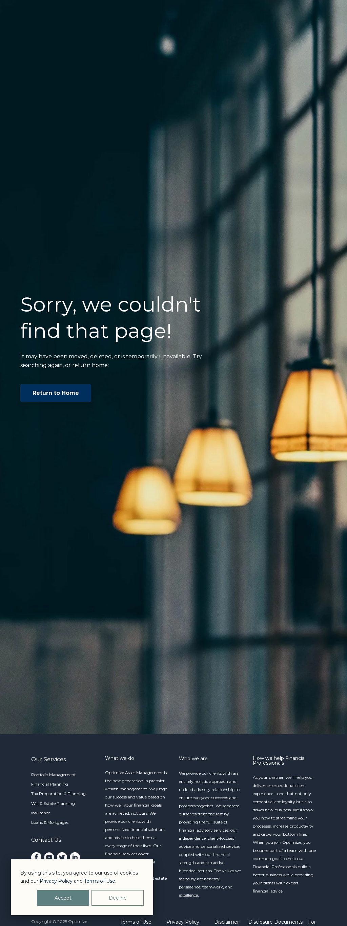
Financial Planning (49, 784)
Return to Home (56, 393)
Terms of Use (135, 922)
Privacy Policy (182, 922)
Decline (118, 898)
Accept (63, 898)
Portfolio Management (53, 774)
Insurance (40, 812)
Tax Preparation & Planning (58, 793)
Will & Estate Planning (53, 803)
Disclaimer (226, 922)
